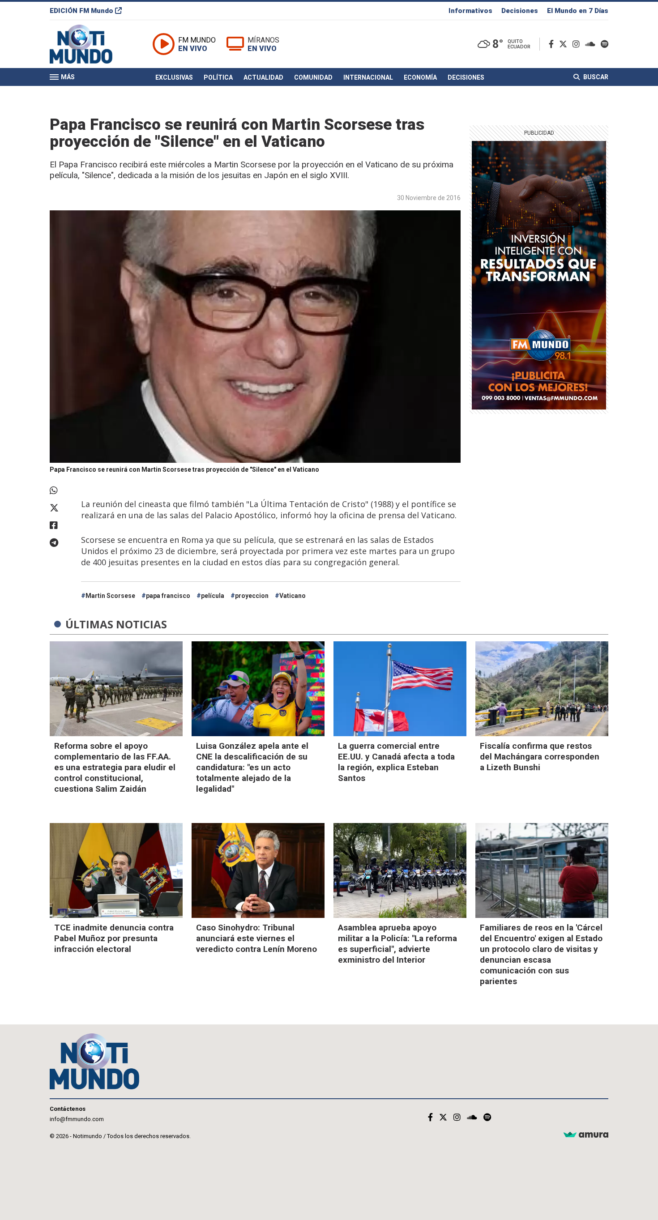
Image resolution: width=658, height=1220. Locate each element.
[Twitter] (565, 44)
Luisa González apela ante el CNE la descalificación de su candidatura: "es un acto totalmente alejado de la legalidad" (252, 767)
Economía (420, 77)
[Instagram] (578, 44)
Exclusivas (174, 77)
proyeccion (252, 595)
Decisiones (519, 11)
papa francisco (168, 595)
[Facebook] (553, 44)
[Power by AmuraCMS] (586, 1135)
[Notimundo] (90, 44)
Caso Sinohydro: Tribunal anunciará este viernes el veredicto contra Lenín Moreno (256, 938)
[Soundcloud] (592, 44)
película (212, 595)
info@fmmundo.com (77, 1119)
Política (218, 77)
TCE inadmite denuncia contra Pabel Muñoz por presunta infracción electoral (114, 938)
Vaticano (292, 595)
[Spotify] (604, 44)
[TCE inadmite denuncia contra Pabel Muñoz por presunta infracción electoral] (116, 870)
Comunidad (313, 77)
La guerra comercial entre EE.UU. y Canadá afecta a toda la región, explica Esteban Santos (396, 762)
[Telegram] (61, 542)
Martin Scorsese (110, 595)
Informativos (470, 11)
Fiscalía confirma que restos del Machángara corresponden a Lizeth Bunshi (539, 756)
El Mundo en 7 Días (577, 11)
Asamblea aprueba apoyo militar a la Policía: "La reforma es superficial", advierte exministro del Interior (397, 943)
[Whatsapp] (61, 490)
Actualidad (263, 77)
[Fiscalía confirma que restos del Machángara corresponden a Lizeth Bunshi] (541, 688)
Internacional (368, 77)
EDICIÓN (81, 11)
